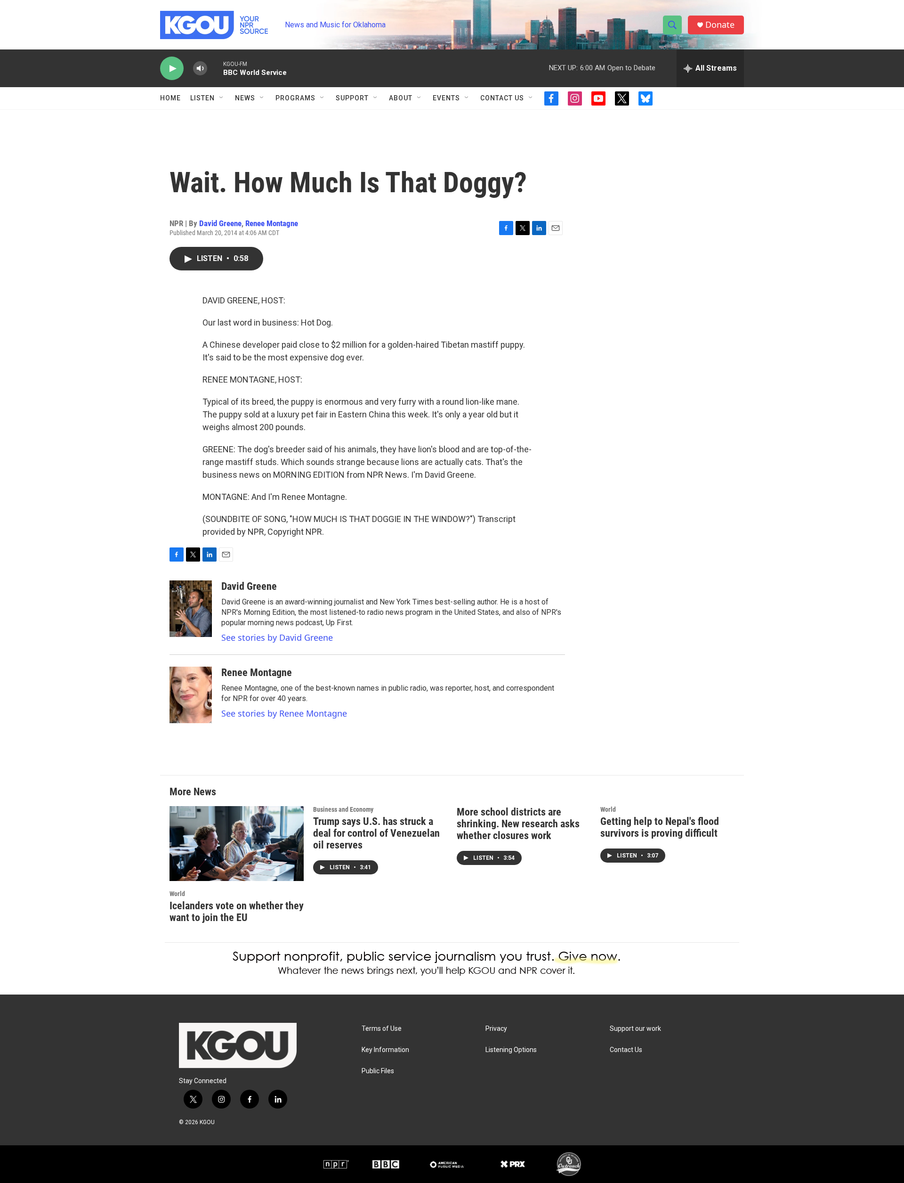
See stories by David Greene (277, 637)
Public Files (378, 1071)
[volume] (200, 68)
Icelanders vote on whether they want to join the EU (237, 911)
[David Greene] (191, 608)
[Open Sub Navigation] (222, 98)
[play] (171, 68)
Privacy (496, 1028)
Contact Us (502, 98)
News (245, 98)
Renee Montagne (271, 223)
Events (446, 98)
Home (170, 98)
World (177, 893)
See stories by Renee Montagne (284, 713)
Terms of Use (382, 1028)
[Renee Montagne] (191, 695)
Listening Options (511, 1049)
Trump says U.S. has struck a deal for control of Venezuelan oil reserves (376, 833)
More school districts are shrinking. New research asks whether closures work (518, 823)
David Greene (220, 223)
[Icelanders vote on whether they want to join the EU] (237, 843)
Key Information (385, 1049)
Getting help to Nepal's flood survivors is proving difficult (659, 827)
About (400, 98)
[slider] (215, 68)
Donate (719, 25)
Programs (295, 98)
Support (352, 98)
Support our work (635, 1028)
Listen (202, 98)
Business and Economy (343, 809)
